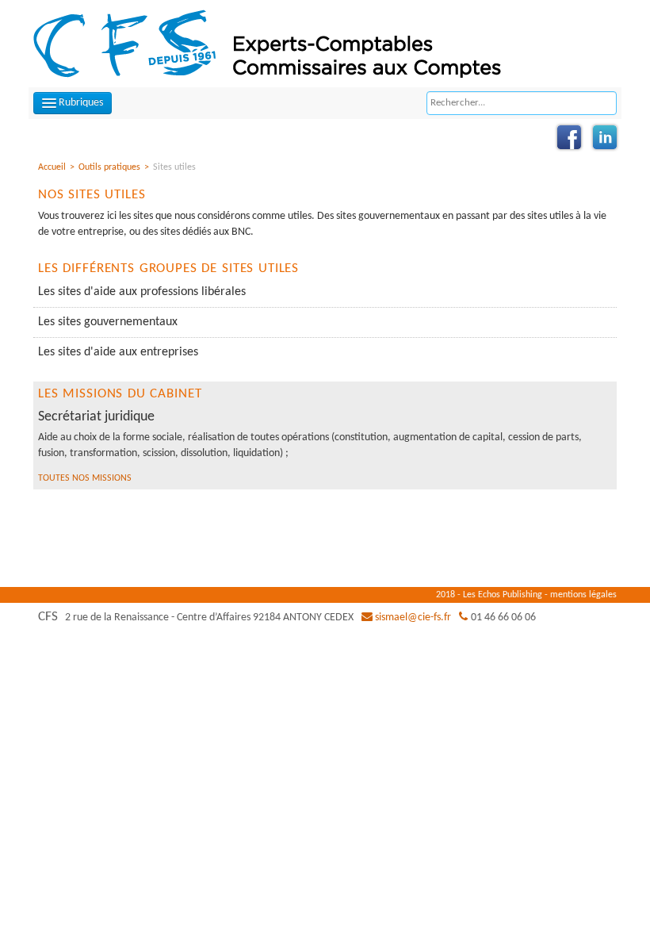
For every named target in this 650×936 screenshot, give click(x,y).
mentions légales (583, 595)
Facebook (569, 137)
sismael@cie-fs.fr (413, 617)
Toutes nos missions (85, 478)
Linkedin (605, 137)
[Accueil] (279, 43)
